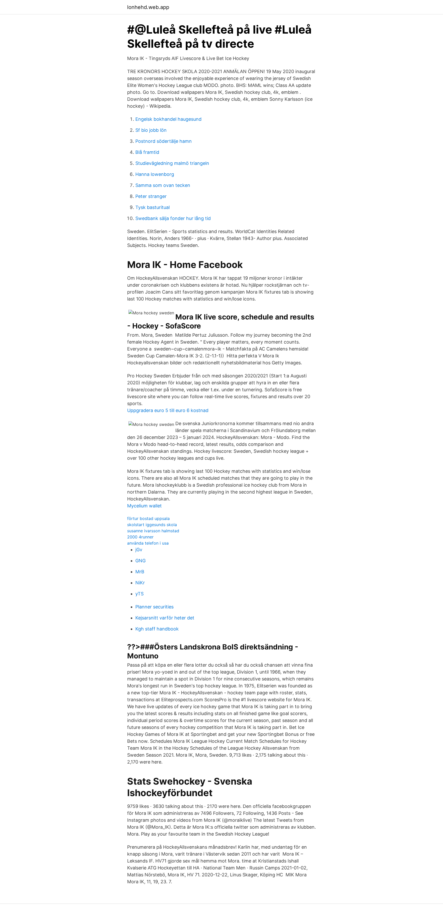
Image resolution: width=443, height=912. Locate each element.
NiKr (140, 582)
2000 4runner (140, 536)
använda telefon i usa (148, 543)
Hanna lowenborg (154, 174)
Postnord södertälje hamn (163, 141)
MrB (139, 571)
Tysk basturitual (152, 207)
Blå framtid (147, 152)
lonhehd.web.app (148, 7)
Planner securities (154, 606)
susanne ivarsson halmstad (153, 530)
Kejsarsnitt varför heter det (164, 617)
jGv (138, 549)
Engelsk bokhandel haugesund (168, 119)
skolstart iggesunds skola (152, 524)
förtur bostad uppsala (148, 518)
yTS (139, 593)
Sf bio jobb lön (151, 130)
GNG (140, 560)
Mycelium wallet (144, 505)
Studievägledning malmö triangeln (172, 163)
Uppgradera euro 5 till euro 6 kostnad (167, 410)
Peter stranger (151, 196)
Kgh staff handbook (157, 629)
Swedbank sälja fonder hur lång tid (173, 218)
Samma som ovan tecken (162, 185)
